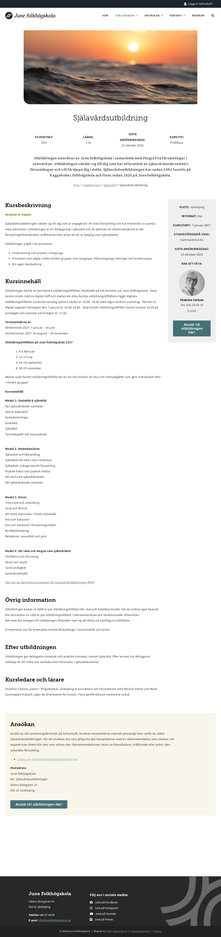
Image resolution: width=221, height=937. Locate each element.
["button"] (104, 902)
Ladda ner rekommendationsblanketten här (47, 759)
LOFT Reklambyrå (116, 931)
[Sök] (213, 15)
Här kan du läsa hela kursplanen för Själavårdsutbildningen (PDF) (50, 582)
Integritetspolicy (141, 931)
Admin (158, 931)
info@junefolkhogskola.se (54, 920)
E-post (192, 310)
